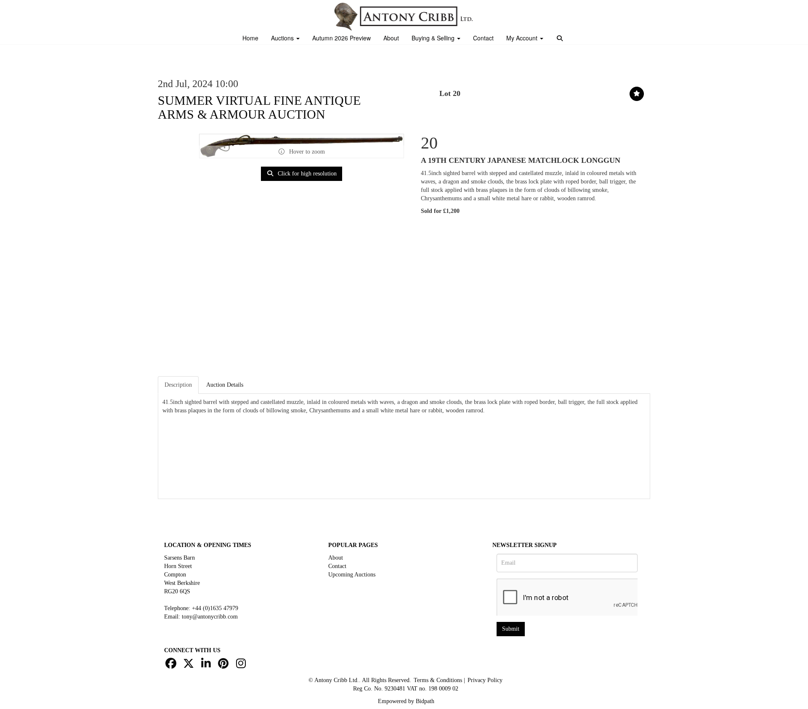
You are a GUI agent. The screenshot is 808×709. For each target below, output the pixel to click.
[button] (561, 39)
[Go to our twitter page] (190, 665)
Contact (483, 38)
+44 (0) (215, 608)
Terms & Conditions (438, 680)
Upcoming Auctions (351, 574)
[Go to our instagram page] (242, 665)
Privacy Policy (485, 680)
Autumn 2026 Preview (341, 38)
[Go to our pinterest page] (225, 665)
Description (178, 385)
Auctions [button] (283, 38)
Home (250, 38)
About (391, 38)
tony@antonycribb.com (210, 616)
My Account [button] (522, 38)
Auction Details (224, 385)
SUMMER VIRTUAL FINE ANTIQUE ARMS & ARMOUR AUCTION (259, 107)
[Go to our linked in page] (207, 665)
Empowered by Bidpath (406, 701)
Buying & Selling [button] (434, 38)
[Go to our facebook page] (172, 665)
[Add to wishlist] (637, 94)
